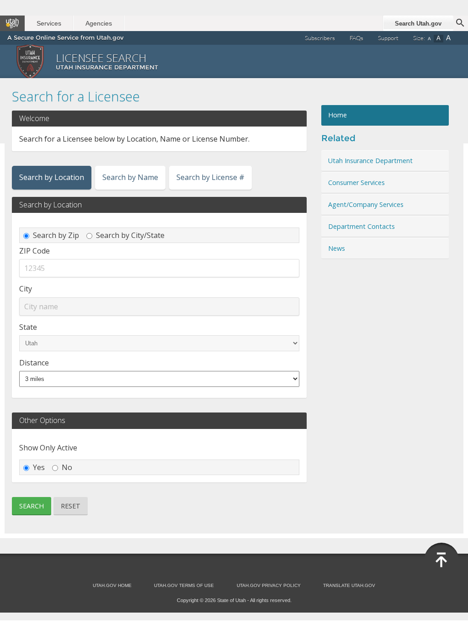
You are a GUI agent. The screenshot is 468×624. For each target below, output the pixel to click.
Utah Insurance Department (370, 160)
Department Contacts (361, 226)
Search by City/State (130, 235)
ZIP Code (34, 251)
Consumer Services (356, 182)
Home (337, 115)
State (28, 327)
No (67, 467)
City (25, 289)
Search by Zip (56, 235)
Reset (70, 506)
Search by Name (130, 177)
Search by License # (210, 177)
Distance (34, 363)
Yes (39, 467)
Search (31, 506)
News (336, 248)
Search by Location (51, 177)
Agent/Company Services (366, 204)
